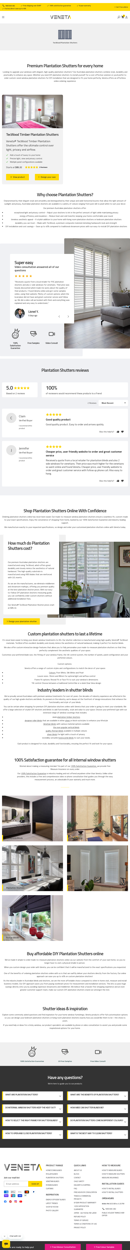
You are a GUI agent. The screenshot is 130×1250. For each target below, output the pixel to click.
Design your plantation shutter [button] (23, 621)
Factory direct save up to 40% (15, 8)
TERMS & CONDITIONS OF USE (85, 1223)
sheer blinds (52, 734)
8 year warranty (85, 5)
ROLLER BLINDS (52, 1174)
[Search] (118, 17)
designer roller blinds (33, 720)
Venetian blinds (49, 723)
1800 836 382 (10, 5)
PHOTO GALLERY (52, 1210)
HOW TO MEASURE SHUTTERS (113, 1174)
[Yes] (118, 431)
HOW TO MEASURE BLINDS (112, 1170)
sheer (67, 720)
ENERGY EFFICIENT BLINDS (56, 1199)
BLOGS (76, 1174)
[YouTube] (20, 1201)
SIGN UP (35, 1183)
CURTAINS (49, 1188)
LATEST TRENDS (52, 1203)
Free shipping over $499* (32, 5)
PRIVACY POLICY (80, 1227)
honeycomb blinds (66, 737)
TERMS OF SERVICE (81, 1220)
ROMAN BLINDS (52, 1185)
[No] (122, 431)
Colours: (52, 672)
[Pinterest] (10, 1201)
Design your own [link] (48, 176)
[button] (36, 167)
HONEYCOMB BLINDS (54, 1170)
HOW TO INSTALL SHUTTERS (112, 1192)
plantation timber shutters (68, 717)
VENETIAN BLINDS (52, 1181)
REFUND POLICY (80, 1216)
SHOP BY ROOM (52, 1206)
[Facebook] (5, 1201)
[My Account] (126, 17)
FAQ (75, 1188)
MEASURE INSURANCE (110, 1177)
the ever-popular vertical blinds (66, 727)
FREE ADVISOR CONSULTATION (85, 1192)
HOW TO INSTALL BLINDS (111, 1188)
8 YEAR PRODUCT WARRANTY (85, 1202)
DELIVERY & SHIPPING (82, 1185)
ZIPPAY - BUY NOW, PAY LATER (85, 1213)
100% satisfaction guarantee (60, 5)
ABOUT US (78, 1170)
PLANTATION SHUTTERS (55, 1177)
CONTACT (77, 1177)
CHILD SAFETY (79, 1181)
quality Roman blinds (54, 730)
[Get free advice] (121, 7)
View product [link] (19, 176)
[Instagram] (15, 1201)
